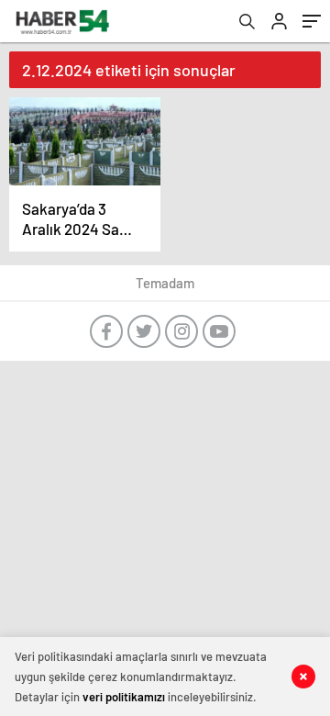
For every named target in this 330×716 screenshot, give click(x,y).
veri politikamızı (123, 696)
